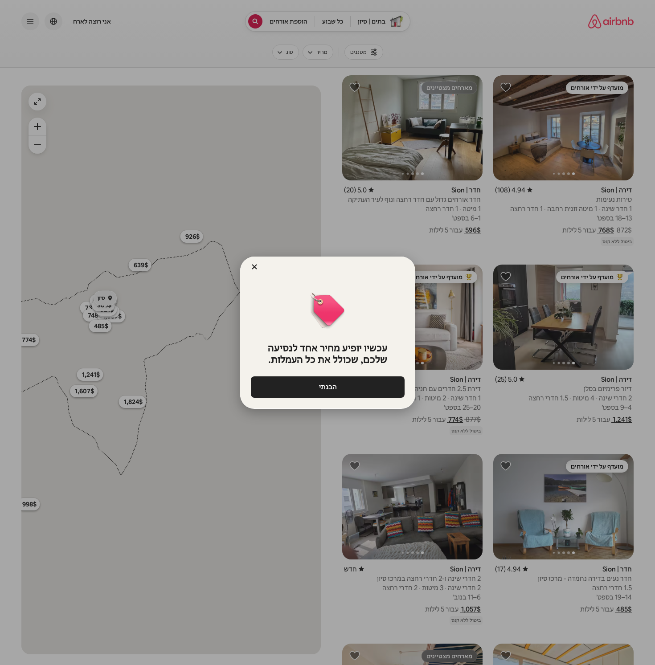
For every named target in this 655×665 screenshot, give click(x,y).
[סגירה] (254, 266)
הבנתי (327, 387)
